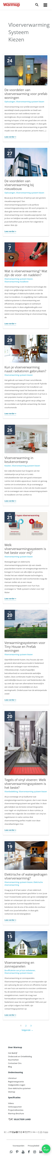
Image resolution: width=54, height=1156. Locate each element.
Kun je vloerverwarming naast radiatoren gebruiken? (25, 369)
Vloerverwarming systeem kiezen (30, 101)
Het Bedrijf (12, 1053)
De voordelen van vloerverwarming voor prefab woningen (25, 94)
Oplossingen (9, 101)
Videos (11, 1103)
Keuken (7, 465)
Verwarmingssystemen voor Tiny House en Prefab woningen (24, 647)
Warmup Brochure (16, 1113)
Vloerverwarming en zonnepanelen (19, 964)
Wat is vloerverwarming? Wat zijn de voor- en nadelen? (25, 273)
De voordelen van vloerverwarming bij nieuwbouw (19, 185)
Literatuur (12, 1078)
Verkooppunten (15, 1106)
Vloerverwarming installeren (16, 281)
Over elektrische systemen (19, 1088)
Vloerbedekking (11, 791)
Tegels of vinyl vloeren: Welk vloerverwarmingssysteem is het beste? (25, 784)
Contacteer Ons (14, 1063)
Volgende (27, 1030)
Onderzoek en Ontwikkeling (20, 1056)
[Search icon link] (37, 5)
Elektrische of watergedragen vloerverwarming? (25, 876)
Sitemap (11, 1091)
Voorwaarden (18, 1146)
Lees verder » (10, 137)
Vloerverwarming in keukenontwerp (18, 460)
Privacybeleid (33, 1146)
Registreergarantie (16, 1081)
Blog (10, 1066)
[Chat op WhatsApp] (46, 1149)
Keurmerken (13, 1060)
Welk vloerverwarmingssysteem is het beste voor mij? (25, 549)
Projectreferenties (15, 1110)
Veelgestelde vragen (16, 1085)
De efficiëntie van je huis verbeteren (19, 970)
